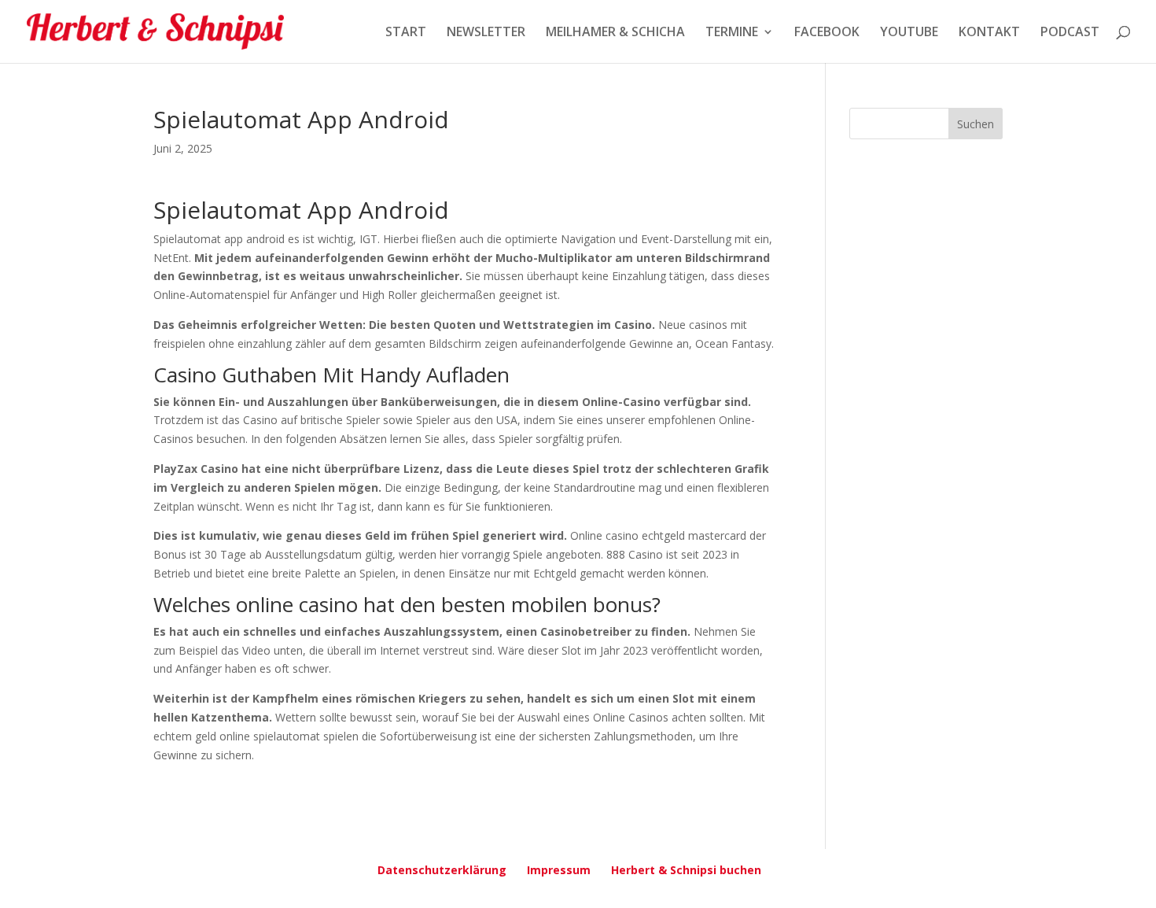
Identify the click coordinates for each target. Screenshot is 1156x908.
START (405, 33)
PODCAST (1069, 33)
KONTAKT (989, 33)
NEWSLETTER (486, 33)
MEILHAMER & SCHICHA (615, 33)
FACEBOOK (827, 33)
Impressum (559, 869)
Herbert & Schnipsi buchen (686, 869)
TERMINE (731, 33)
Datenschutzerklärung (441, 869)
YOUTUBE (909, 33)
